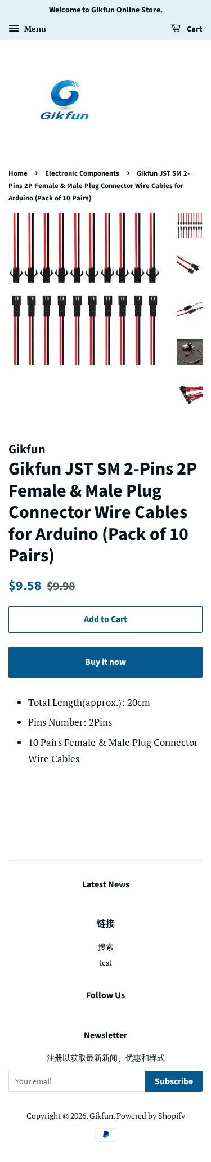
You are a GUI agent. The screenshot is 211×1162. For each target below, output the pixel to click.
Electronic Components (82, 173)
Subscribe (174, 1081)
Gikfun (101, 1115)
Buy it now (105, 662)
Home (18, 173)
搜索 (106, 946)
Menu (34, 28)
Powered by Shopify (150, 1115)
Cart (194, 29)
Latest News (105, 884)
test (105, 962)
